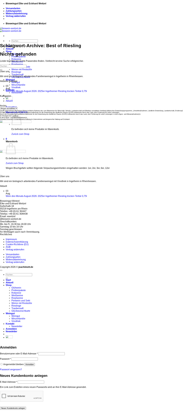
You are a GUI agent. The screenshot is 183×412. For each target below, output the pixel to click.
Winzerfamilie (18, 85)
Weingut (10, 79)
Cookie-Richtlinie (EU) (17, 244)
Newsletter (16, 92)
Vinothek (15, 87)
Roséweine (17, 64)
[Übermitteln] (1, 69)
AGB (8, 247)
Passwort (5, 359)
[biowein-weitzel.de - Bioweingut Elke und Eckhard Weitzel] (10, 29)
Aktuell (9, 49)
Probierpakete (18, 290)
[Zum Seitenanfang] (1, 270)
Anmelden (29, 364)
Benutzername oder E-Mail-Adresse (19, 353)
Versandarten (13, 8)
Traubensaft (17, 74)
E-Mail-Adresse (8, 382)
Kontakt (10, 324)
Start (8, 280)
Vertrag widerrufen (16, 16)
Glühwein (16, 287)
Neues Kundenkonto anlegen (13, 408)
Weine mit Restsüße (21, 69)
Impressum (11, 239)
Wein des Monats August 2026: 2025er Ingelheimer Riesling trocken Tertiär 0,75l (46, 91)
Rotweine (16, 59)
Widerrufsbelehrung (16, 13)
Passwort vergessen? (11, 369)
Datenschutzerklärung (17, 242)
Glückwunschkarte (20, 311)
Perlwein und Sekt (20, 300)
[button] (11, 331)
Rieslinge (16, 72)
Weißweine (17, 295)
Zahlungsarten (14, 11)
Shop (9, 285)
